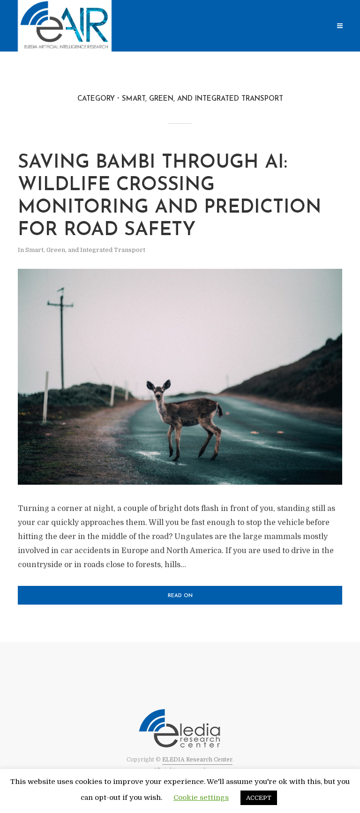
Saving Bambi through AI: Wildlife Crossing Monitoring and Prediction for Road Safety (170, 197)
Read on (180, 596)
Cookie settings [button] (201, 797)
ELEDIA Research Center (197, 759)
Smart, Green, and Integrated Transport (85, 249)
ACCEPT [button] (258, 797)
